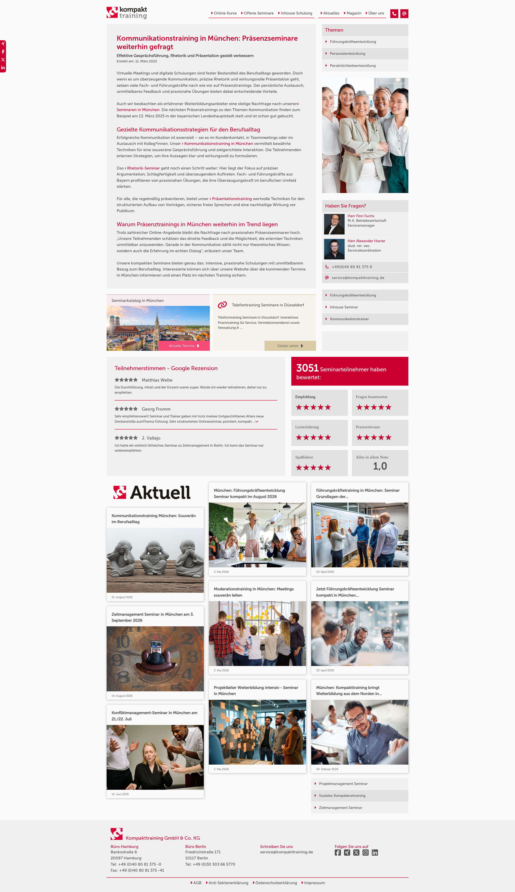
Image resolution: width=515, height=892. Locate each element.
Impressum (314, 882)
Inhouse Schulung (296, 13)
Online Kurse (225, 13)
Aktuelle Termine (182, 346)
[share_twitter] (3, 60)
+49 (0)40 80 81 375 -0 (139, 864)
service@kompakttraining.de (286, 852)
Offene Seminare (259, 13)
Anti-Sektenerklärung (228, 882)
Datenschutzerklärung (275, 882)
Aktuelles (331, 13)
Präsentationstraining (232, 198)
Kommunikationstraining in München (219, 143)
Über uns (376, 13)
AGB (197, 882)
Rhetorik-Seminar (143, 168)
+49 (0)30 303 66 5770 (214, 864)
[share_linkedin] (3, 68)
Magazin (354, 13)
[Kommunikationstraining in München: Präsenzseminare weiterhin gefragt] (394, 13)
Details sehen (287, 346)
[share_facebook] (3, 52)
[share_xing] (3, 44)
